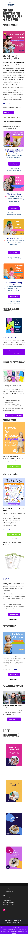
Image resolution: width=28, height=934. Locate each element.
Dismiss (14, 933)
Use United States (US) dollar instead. (17, 931)
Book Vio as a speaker (8, 902)
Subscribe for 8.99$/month (14, 352)
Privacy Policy (17, 920)
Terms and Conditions (13, 922)
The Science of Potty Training (14, 283)
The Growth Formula (13, 238)
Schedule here (14, 719)
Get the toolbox (14, 534)
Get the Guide (14, 467)
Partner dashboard (8, 891)
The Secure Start (14, 194)
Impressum (8, 920)
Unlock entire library (14, 415)
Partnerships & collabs (8, 904)
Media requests (7, 900)
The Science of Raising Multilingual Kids (14, 151)
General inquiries (7, 898)
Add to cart (8, 112)
